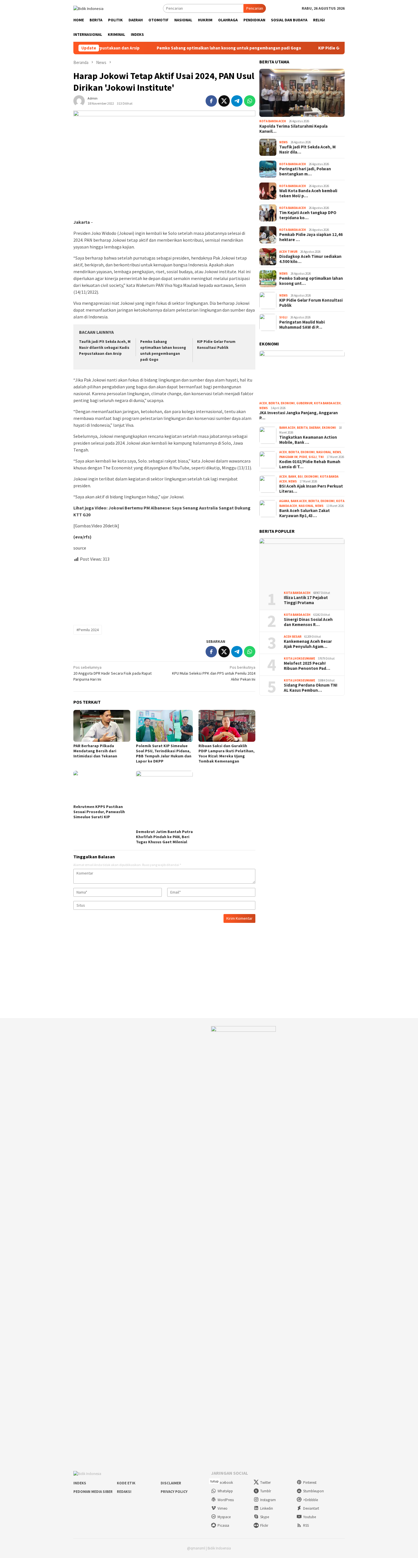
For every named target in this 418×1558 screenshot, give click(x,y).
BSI (300, 476)
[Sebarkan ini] (211, 101)
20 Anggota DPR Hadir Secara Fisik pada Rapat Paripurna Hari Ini (112, 673)
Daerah (314, 428)
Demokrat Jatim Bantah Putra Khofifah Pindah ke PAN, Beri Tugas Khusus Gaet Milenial (164, 836)
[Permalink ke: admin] (79, 100)
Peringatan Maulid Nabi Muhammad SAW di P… (302, 325)
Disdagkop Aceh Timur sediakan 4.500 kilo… (310, 259)
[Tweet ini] (224, 101)
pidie (303, 457)
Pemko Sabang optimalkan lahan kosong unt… (311, 281)
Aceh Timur (288, 252)
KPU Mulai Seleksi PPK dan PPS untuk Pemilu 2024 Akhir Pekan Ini (213, 673)
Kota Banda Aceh (272, 121)
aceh (263, 403)
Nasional (323, 452)
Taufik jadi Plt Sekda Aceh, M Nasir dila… (307, 149)
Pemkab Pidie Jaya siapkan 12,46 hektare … (311, 237)
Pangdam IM (288, 457)
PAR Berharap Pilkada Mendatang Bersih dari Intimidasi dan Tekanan (95, 751)
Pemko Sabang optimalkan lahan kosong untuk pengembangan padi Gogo (187, 48)
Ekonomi (288, 403)
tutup (214, 1481)
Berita (273, 403)
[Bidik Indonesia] (88, 8)
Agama (284, 501)
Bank (292, 476)
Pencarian (254, 8)
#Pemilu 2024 (87, 629)
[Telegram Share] (237, 101)
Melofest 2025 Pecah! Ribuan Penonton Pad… (307, 666)
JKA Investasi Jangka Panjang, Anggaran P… (298, 415)
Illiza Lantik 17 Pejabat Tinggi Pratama (306, 600)
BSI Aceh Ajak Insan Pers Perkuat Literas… (311, 489)
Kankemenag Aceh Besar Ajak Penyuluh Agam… (308, 644)
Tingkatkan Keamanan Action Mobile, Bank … (308, 440)
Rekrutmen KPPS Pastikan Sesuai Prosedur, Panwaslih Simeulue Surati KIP (99, 811)
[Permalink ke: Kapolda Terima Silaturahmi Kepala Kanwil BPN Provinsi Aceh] (302, 93)
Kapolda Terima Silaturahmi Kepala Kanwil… (293, 129)
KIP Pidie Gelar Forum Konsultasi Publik (314, 48)
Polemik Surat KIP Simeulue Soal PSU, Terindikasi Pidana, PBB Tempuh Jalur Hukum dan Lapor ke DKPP (163, 753)
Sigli (283, 317)
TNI (321, 457)
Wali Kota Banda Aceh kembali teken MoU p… (308, 193)
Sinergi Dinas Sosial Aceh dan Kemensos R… (308, 622)
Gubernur (304, 403)
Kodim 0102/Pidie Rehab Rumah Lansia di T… (309, 464)
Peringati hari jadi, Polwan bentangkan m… (305, 171)
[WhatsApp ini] (249, 101)
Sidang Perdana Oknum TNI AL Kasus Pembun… (310, 688)
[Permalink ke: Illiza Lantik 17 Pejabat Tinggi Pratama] (302, 562)
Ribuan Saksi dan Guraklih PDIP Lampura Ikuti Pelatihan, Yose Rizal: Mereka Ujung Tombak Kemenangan (226, 753)
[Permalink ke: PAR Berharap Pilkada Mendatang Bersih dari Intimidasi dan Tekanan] (101, 726)
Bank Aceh (287, 428)
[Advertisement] (164, 591)
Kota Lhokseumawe (299, 658)
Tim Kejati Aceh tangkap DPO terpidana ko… (307, 215)
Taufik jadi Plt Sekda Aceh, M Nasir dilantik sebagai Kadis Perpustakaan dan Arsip (105, 347)
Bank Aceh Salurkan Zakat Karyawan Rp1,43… (304, 513)
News (283, 142)
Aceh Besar (292, 637)
